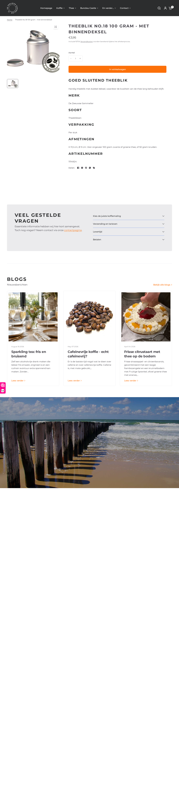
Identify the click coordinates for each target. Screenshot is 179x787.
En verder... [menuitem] (108, 8)
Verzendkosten (86, 41)
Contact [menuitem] (124, 8)
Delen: (72, 168)
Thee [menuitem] (71, 8)
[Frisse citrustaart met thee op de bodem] (145, 316)
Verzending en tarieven (105, 223)
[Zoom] (56, 27)
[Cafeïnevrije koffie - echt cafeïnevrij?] (89, 316)
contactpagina (73, 230)
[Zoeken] (159, 8)
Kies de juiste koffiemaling (107, 216)
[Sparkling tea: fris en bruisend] (33, 316)
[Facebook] (78, 167)
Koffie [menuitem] (59, 8)
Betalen (97, 239)
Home (9, 20)
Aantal (72, 52)
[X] (82, 167)
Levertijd (97, 231)
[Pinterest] (86, 167)
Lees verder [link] (17, 381)
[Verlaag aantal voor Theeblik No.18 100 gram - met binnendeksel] (71, 58)
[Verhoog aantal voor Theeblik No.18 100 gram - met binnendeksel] (80, 58)
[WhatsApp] (90, 167)
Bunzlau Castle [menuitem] (88, 8)
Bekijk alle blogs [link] (161, 285)
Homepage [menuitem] (46, 8)
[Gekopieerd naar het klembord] (94, 167)
